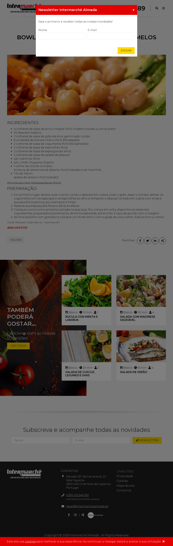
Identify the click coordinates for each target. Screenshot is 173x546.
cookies (30, 541)
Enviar (126, 50)
